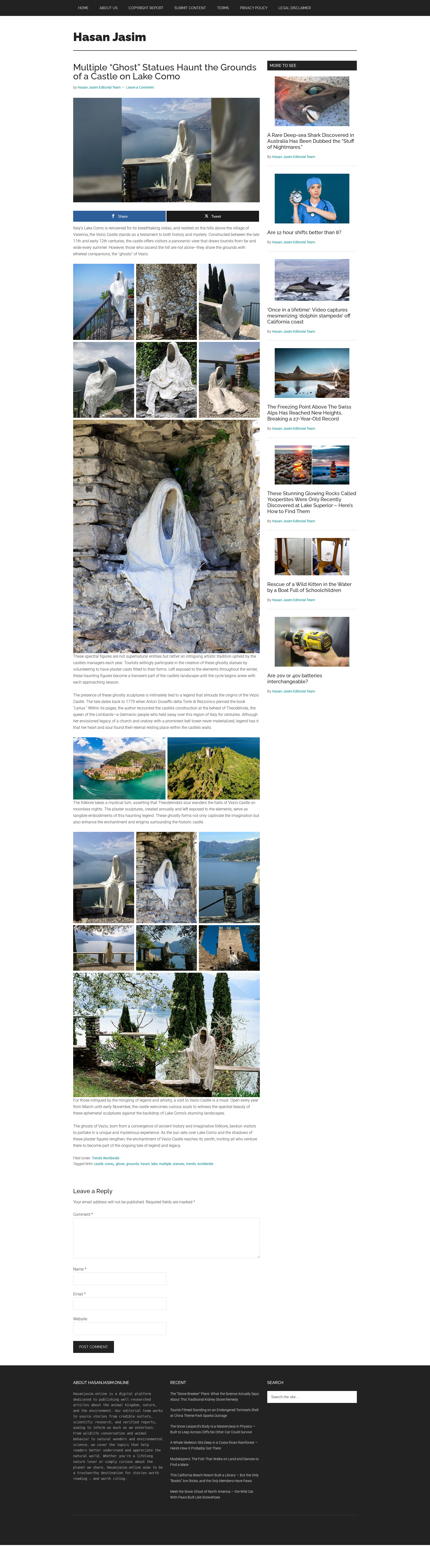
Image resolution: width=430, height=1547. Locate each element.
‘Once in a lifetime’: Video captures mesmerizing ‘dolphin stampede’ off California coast (308, 316)
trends (191, 1164)
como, (109, 1164)
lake (154, 1164)
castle (98, 1164)
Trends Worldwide (105, 1158)
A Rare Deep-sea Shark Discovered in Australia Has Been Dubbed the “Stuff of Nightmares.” (310, 141)
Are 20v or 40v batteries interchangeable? (294, 679)
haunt (145, 1164)
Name (79, 1269)
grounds (132, 1164)
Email (79, 1294)
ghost (120, 1164)
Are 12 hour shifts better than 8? (304, 232)
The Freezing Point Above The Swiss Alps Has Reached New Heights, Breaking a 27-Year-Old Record (309, 413)
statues (178, 1164)
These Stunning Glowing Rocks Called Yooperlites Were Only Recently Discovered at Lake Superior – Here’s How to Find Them (311, 502)
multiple (165, 1164)
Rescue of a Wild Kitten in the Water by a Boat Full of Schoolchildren (309, 587)
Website (80, 1319)
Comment (83, 1214)
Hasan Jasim (109, 37)
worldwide (205, 1164)
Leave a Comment (140, 87)
